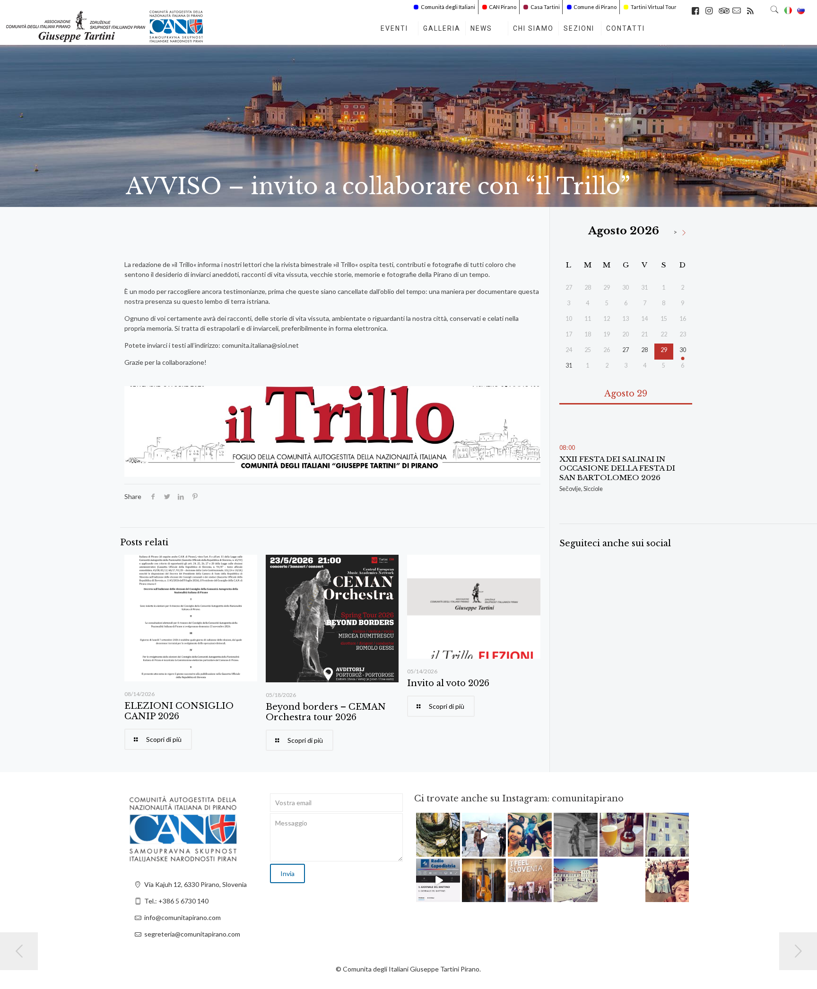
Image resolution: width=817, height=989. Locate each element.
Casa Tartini (545, 7)
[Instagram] (454, 850)
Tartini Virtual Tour (654, 7)
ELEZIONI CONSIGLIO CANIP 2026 (179, 711)
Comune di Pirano (595, 7)
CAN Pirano (502, 7)
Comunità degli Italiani (448, 7)
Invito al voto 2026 (448, 683)
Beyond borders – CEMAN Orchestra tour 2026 (326, 712)
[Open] (438, 835)
